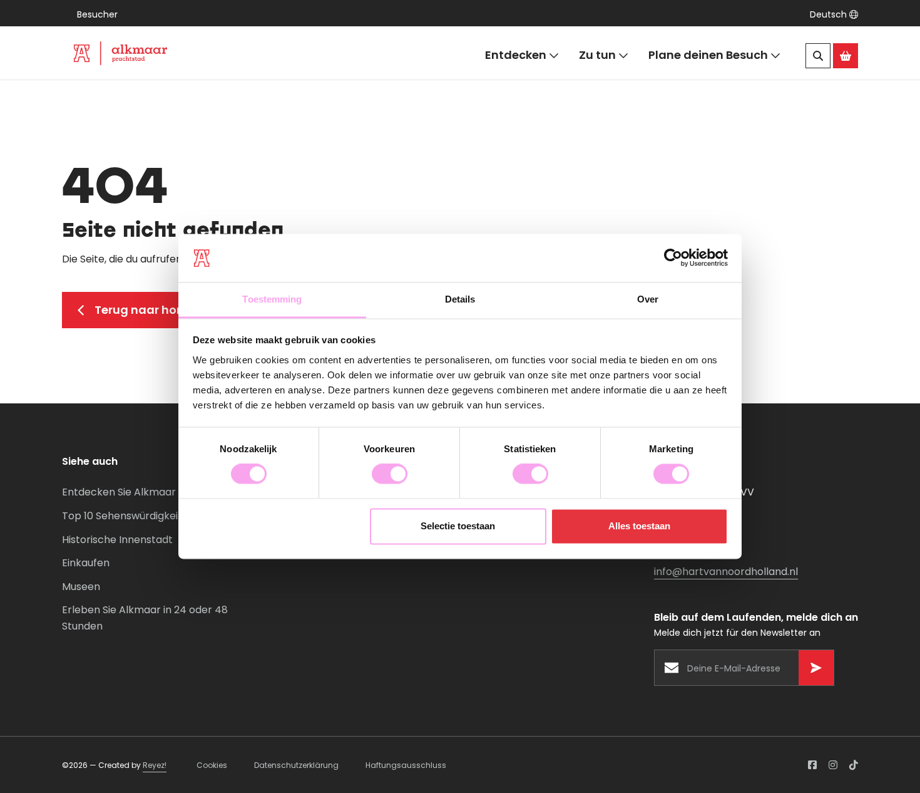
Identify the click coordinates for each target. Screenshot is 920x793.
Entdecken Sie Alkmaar (119, 492)
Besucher (97, 14)
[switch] (389, 474)
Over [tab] (647, 299)
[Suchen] (818, 55)
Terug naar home (145, 310)
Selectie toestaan (458, 526)
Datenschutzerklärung (296, 765)
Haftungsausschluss (405, 765)
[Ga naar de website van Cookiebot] (673, 258)
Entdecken (515, 55)
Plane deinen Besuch (708, 55)
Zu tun (597, 55)
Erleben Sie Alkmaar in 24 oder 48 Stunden (145, 618)
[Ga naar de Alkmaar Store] (845, 55)
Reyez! (154, 765)
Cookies (212, 765)
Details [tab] (460, 299)
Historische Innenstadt (117, 539)
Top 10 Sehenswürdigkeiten (128, 516)
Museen (81, 586)
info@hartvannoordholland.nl (726, 571)
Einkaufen (86, 563)
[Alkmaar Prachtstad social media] (812, 765)
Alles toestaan (639, 526)
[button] (834, 14)
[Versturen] (816, 667)
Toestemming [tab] (272, 299)
